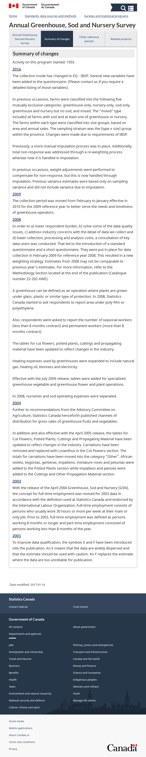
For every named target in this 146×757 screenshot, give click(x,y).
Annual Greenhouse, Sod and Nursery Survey (25, 39)
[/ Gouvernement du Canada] (34, 6)
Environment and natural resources (30, 693)
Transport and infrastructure (90, 652)
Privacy (13, 749)
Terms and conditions (22, 742)
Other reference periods (89, 39)
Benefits (14, 672)
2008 (16, 219)
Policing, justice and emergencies (93, 645)
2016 (16, 69)
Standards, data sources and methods (50, 16)
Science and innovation (87, 672)
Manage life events (84, 700)
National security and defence (27, 700)
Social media (16, 721)
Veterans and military (86, 686)
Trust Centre (80, 606)
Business (14, 665)
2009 (16, 194)
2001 (16, 536)
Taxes (12, 686)
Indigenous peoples (85, 679)
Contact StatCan (18, 606)
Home (13, 16)
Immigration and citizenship (26, 652)
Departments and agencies (25, 633)
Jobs (11, 645)
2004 (16, 403)
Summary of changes (57, 39)
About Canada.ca (19, 735)
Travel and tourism (20, 659)
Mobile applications (20, 728)
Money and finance (84, 665)
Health (13, 679)
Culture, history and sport (24, 707)
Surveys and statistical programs (106, 16)
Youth (76, 693)
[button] (124, 8)
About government (84, 627)
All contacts (16, 627)
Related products (121, 39)
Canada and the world (86, 659)
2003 (16, 481)
